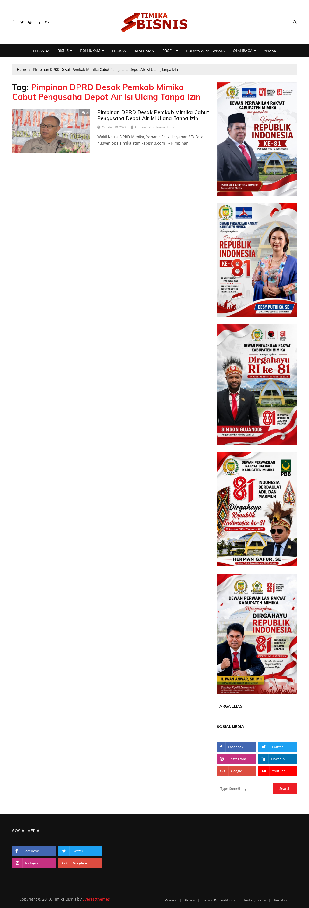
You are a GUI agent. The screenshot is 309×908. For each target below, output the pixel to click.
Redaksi (280, 900)
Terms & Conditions (219, 900)
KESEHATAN (144, 50)
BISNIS (63, 50)
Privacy (171, 900)
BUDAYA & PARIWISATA (205, 50)
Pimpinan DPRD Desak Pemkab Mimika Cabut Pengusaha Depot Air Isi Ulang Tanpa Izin (153, 115)
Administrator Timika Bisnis (154, 127)
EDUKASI (119, 50)
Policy (190, 900)
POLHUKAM (90, 50)
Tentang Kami (255, 900)
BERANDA (41, 50)
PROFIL (168, 50)
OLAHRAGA (243, 50)
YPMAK (270, 50)
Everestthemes (96, 899)
